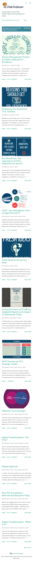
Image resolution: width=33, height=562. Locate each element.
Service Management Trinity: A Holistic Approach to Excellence (16, 59)
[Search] (26, 3)
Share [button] (3, 79)
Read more (28, 79)
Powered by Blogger (17, 553)
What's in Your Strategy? (14, 411)
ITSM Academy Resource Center (11, 20)
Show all (27, 28)
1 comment (10, 381)
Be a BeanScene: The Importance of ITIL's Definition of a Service (12, 161)
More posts (27, 547)
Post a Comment (12, 79)
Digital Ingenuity (10, 466)
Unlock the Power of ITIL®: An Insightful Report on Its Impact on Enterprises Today (16, 312)
